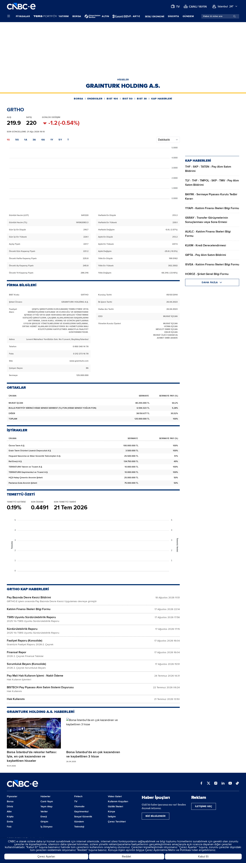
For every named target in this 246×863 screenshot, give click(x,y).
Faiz (9, 826)
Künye (111, 811)
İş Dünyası (46, 826)
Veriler (44, 811)
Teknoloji (79, 826)
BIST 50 (127, 98)
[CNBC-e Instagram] (216, 783)
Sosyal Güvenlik (83, 816)
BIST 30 (142, 98)
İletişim (112, 816)
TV (75, 801)
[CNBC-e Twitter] (208, 783)
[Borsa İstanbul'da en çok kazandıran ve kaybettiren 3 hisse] (93, 733)
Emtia (10, 821)
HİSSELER (123, 79)
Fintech (78, 796)
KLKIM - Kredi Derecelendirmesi (205, 245)
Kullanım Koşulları (118, 801)
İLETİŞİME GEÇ (203, 806)
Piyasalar (23, 16)
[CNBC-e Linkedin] (223, 783)
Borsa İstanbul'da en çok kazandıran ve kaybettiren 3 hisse (93, 754)
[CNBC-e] (21, 6)
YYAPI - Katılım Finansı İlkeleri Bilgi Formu (212, 208)
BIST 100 (112, 98)
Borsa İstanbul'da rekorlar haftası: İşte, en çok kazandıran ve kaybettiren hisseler (32, 756)
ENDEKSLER (94, 98)
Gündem (188, 16)
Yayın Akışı (46, 806)
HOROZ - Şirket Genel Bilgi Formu (207, 274)
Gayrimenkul (81, 811)
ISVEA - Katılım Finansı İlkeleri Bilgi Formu (212, 264)
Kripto (10, 816)
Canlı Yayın (47, 801)
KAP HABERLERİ (161, 98)
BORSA (78, 98)
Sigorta (173, 16)
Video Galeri (115, 796)
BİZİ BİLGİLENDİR (156, 816)
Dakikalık (164, 139)
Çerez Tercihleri (117, 821)
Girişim (44, 821)
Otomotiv (79, 806)
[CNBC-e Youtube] (230, 783)
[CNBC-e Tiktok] (237, 783)
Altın (9, 811)
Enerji (44, 816)
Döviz (10, 806)
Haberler (45, 796)
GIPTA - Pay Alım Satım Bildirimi (205, 255)
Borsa (76, 16)
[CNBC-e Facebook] (201, 783)
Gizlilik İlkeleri (115, 806)
